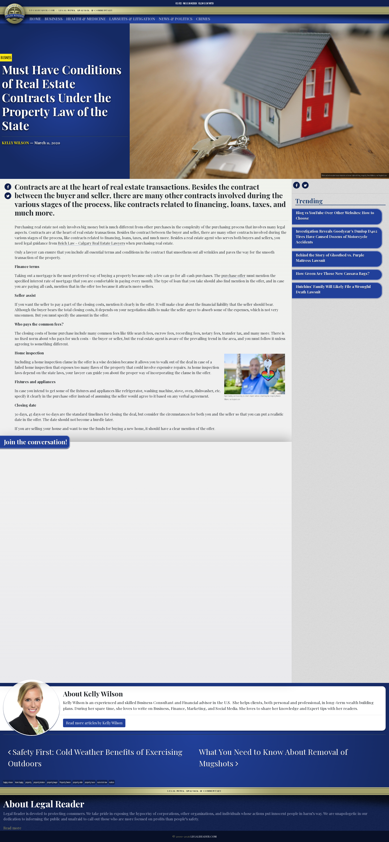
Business (54, 18)
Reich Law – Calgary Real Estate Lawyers (91, 243)
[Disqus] (145, 508)
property (28, 782)
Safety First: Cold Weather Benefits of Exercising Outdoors (95, 758)
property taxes (90, 782)
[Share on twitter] (7, 195)
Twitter (206, 3)
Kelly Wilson (15, 142)
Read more (12, 828)
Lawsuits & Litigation (132, 18)
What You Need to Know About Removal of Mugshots (273, 758)
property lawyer (52, 782)
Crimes (203, 18)
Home (35, 18)
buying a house (8, 782)
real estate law (102, 782)
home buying (19, 782)
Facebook (190, 3)
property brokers (39, 782)
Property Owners (65, 782)
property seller (78, 782)
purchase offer (233, 275)
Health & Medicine (86, 18)
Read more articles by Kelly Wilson (94, 722)
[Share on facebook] (7, 186)
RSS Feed (179, 3)
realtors (111, 782)
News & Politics (175, 18)
